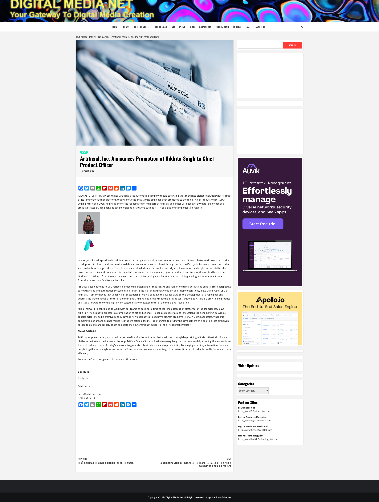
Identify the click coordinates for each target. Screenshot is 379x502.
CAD (248, 27)
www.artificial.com (126, 359)
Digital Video (141, 27)
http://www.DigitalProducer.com (254, 420)
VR (173, 27)
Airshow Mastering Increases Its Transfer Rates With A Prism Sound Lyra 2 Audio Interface (195, 462)
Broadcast (160, 27)
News (126, 27)
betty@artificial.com (89, 394)
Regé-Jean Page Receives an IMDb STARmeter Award (106, 461)
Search (292, 45)
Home (115, 27)
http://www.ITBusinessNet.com (254, 411)
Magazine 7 (211, 497)
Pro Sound (222, 27)
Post (182, 27)
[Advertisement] (154, 431)
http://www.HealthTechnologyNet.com (258, 439)
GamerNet (261, 27)
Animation (205, 27)
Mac (192, 27)
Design (237, 27)
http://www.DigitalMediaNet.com (255, 429)
